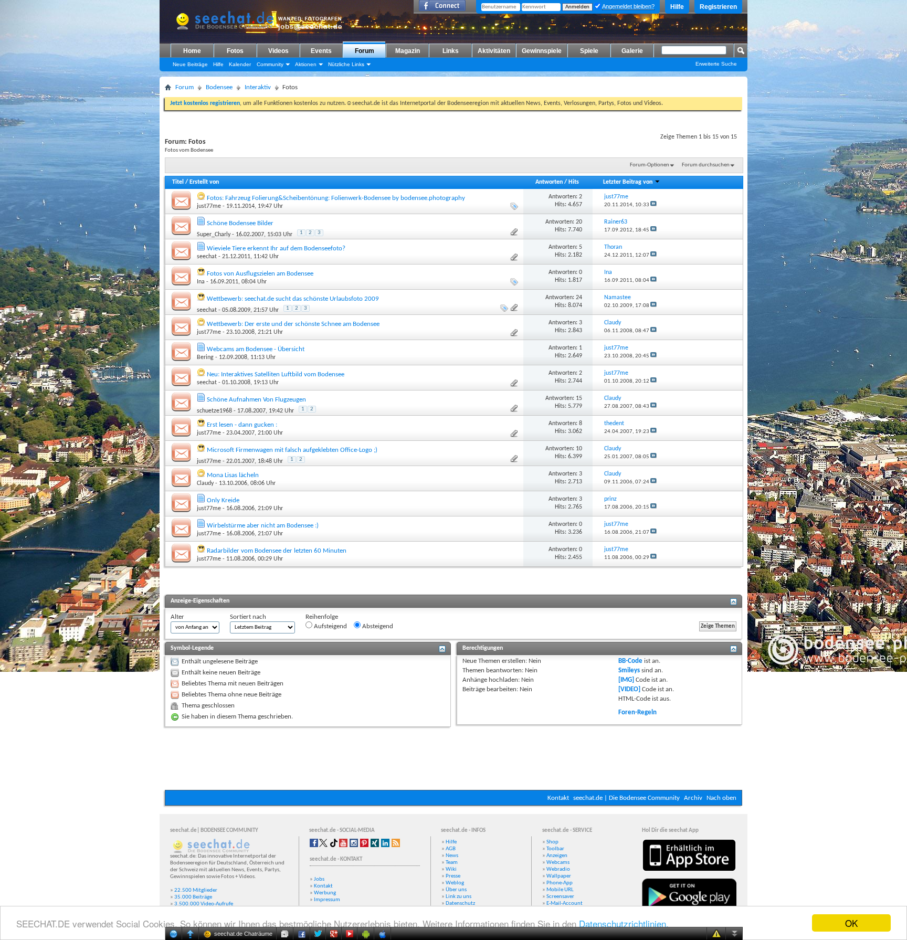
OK (851, 923)
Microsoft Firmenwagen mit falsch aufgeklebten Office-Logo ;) (292, 450)
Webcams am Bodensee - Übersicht (255, 349)
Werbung (325, 893)
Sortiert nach (248, 617)
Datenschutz (460, 903)
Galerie (632, 51)
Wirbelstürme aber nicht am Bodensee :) (263, 525)
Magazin (407, 51)
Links (450, 51)
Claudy (205, 483)
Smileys (629, 670)
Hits (573, 182)
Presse (453, 876)
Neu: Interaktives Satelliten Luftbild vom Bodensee (275, 374)
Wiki (451, 869)
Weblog (455, 883)
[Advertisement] (453, 758)
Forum (364, 51)
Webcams (557, 862)
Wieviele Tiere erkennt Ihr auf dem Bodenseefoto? (276, 248)
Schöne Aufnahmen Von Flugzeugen (256, 399)
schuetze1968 (214, 411)
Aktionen (306, 64)
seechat (207, 257)
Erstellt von (204, 182)
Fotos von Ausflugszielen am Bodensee (260, 273)
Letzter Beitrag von (627, 182)
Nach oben (721, 798)
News (452, 856)
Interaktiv (258, 87)
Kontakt (558, 798)
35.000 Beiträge (193, 897)
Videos (278, 51)
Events (321, 51)
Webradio (558, 869)
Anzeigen (556, 856)
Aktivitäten (494, 51)
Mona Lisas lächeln (233, 475)
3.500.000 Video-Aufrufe (203, 904)
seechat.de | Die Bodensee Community (626, 798)
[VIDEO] (629, 689)
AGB (451, 849)
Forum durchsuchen (706, 165)
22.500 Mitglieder (195, 890)
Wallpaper (558, 876)
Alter (177, 617)
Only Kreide (223, 500)
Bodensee (219, 87)
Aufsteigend (329, 626)
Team (452, 862)
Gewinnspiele (542, 51)
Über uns (456, 890)
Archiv (693, 798)
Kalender (240, 64)
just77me (209, 206)
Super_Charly (213, 234)
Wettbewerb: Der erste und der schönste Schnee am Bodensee (293, 324)
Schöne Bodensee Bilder (240, 223)
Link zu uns (458, 897)
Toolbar (555, 849)
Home (192, 51)
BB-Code (630, 661)
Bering (205, 357)
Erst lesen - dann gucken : (242, 424)
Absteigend (377, 626)
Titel (178, 182)
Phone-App (559, 883)
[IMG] (626, 680)
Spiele (589, 51)
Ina (201, 282)
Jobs (319, 879)
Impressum (327, 900)
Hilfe (677, 6)
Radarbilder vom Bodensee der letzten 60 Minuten (276, 550)
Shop (552, 842)
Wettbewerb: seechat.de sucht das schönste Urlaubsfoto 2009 (293, 298)
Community (270, 64)
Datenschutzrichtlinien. (624, 923)
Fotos (235, 51)
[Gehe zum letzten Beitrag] (653, 205)
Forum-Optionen (649, 165)
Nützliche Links (346, 64)
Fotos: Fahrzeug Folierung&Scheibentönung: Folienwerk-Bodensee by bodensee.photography (336, 198)
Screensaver (560, 897)
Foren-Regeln (637, 712)
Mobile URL (560, 890)
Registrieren (718, 6)
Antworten (549, 182)
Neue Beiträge (190, 64)
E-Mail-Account (564, 903)
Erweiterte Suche (716, 64)
